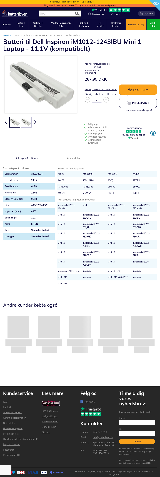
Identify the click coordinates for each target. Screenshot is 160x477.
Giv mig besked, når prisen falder (101, 89)
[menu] (80, 24)
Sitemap (46, 432)
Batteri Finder (49, 427)
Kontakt (7, 407)
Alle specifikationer (27, 158)
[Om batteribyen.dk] (153, 134)
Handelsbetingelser (12, 428)
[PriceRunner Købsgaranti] (51, 403)
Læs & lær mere (50, 411)
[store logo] (15, 13)
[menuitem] (7, 24)
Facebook (90, 401)
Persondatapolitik (11, 455)
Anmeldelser (74, 158)
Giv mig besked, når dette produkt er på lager (107, 94)
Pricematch (8, 449)
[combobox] (60, 13)
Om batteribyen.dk (12, 412)
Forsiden (7, 35)
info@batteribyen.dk (103, 437)
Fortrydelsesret (10, 433)
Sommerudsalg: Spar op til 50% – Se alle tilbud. (72, 1)
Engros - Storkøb (11, 444)
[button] (123, 13)
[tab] (27, 158)
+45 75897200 (100, 432)
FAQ (5, 401)
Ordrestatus (9, 423)
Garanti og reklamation (14, 417)
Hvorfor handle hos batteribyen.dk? (20, 439)
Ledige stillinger (50, 416)
